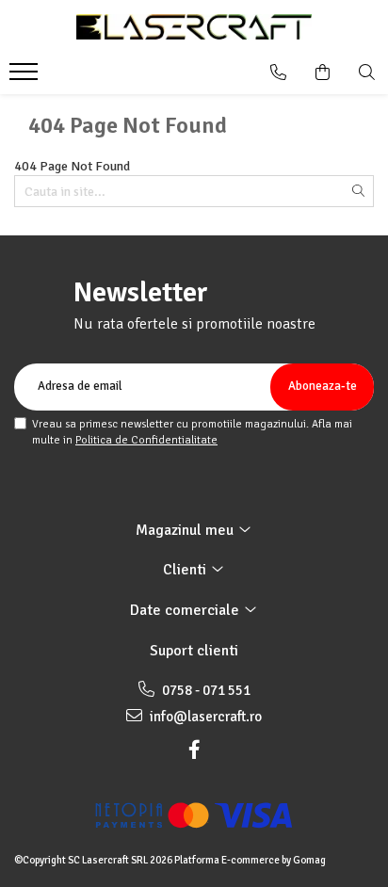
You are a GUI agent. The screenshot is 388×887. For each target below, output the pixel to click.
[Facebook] (194, 750)
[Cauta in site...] (367, 72)
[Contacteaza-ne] (278, 72)
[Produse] (25, 77)
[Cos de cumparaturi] (322, 72)
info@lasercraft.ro (204, 716)
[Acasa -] (194, 27)
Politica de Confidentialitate (146, 440)
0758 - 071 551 (205, 690)
